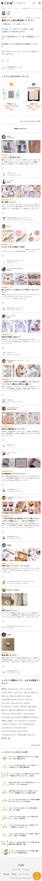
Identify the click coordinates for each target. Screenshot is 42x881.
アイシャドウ (5, 703)
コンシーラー (28, 689)
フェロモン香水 (21, 734)
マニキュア (31, 710)
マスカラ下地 (5, 699)
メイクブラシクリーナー (9, 734)
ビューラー (13, 724)
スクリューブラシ (22, 731)
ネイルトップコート (16, 713)
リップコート (5, 724)
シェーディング (17, 692)
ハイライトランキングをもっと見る (29, 121)
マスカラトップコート (17, 699)
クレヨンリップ (22, 720)
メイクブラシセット (7, 727)
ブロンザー (26, 692)
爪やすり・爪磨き (7, 720)
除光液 (25, 717)
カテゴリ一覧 (16, 869)
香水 (9, 738)
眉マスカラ (12, 710)
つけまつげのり (31, 706)
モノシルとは (25, 869)
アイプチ (15, 706)
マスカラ (28, 696)
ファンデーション (13, 689)
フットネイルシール (7, 717)
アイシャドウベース (16, 703)
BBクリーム (34, 692)
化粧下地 (4, 689)
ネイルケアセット (33, 717)
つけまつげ (22, 706)
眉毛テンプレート (22, 710)
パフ (19, 724)
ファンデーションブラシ (9, 731)
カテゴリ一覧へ (35, 745)
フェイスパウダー (7, 692)
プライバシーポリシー (24, 874)
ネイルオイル (18, 717)
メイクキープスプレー (28, 724)
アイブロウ (26, 703)
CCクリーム (5, 696)
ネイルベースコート (29, 713)
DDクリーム (13, 696)
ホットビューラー (7, 706)
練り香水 (4, 738)
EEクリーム (21, 696)
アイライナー (29, 699)
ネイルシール (5, 713)
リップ (15, 720)
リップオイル (32, 720)
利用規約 (13, 874)
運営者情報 (6, 874)
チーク (21, 689)
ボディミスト (31, 734)
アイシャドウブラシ (20, 727)
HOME (21, 865)
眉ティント (5, 710)
